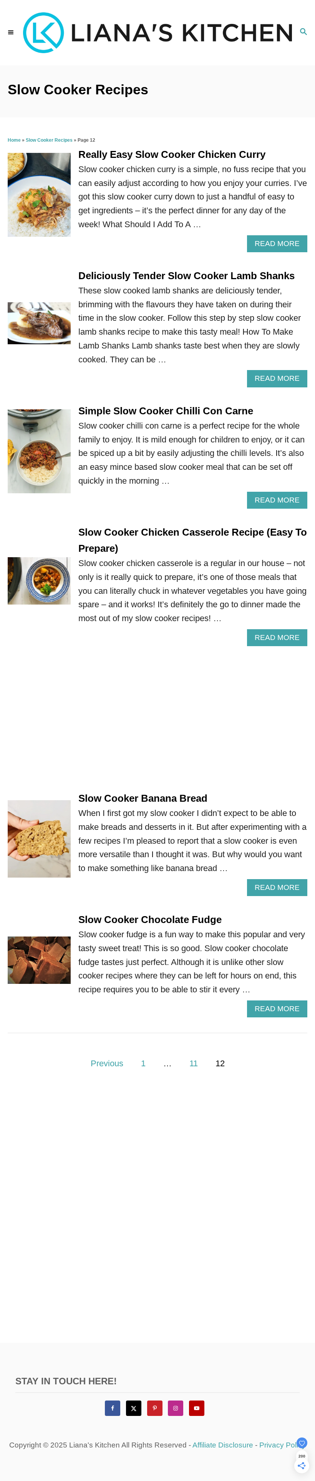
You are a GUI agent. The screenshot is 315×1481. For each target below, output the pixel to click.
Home (14, 140)
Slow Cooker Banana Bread (142, 798)
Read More (280, 245)
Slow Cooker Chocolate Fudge (150, 919)
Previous (107, 1063)
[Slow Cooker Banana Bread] (39, 843)
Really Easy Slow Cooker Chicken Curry (171, 154)
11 (193, 1063)
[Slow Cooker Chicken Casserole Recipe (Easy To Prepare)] (39, 585)
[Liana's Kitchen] (157, 32)
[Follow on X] (133, 1408)
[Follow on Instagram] (175, 1408)
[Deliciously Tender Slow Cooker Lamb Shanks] (39, 327)
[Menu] (11, 32)
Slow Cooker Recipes (49, 140)
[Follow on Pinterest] (154, 1408)
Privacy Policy (282, 1445)
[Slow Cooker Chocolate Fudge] (39, 964)
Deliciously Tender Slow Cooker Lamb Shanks (186, 275)
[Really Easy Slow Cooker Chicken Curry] (39, 199)
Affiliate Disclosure (222, 1445)
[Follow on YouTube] (196, 1408)
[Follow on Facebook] (112, 1408)
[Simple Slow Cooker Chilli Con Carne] (39, 455)
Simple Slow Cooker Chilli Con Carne (165, 411)
